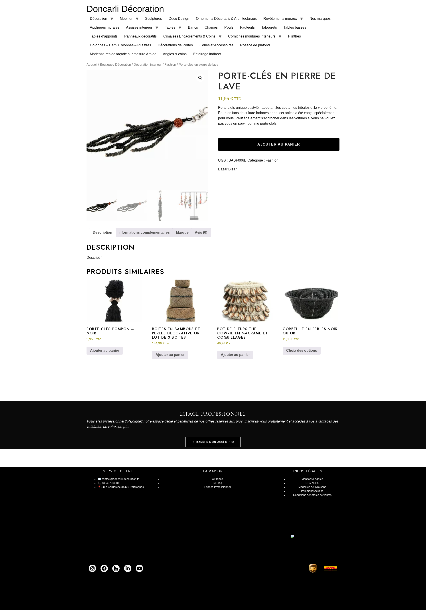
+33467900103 (111, 483)
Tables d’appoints (104, 36)
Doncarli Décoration (125, 9)
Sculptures (153, 18)
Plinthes (294, 36)
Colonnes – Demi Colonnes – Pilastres (120, 45)
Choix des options (301, 350)
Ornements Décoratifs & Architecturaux (226, 18)
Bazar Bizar (227, 169)
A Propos (217, 479)
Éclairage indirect (207, 54)
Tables (170, 27)
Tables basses (295, 27)
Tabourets (269, 27)
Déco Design (179, 18)
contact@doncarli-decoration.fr (120, 479)
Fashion (170, 64)
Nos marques (320, 18)
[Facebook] (104, 568)
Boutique (106, 64)
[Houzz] (116, 568)
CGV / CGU (312, 483)
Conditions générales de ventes (312, 495)
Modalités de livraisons (312, 487)
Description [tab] (102, 232)
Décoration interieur (148, 64)
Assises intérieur (139, 27)
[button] (200, 78)
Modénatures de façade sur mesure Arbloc (123, 54)
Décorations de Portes (175, 45)
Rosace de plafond (255, 45)
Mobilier (126, 18)
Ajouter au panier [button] (104, 350)
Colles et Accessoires (216, 45)
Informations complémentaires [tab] (144, 232)
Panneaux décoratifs (140, 36)
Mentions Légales (312, 479)
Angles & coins (175, 54)
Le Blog (217, 483)
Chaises (211, 27)
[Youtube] (139, 568)
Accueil (92, 64)
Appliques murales (104, 27)
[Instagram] (92, 568)
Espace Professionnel (217, 487)
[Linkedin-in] (127, 568)
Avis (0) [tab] (201, 232)
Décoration (98, 18)
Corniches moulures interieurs (251, 36)
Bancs (193, 27)
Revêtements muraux (280, 18)
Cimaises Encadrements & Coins (189, 36)
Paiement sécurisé (312, 491)
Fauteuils (247, 27)
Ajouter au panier (278, 144)
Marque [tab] (182, 232)
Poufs (228, 27)
